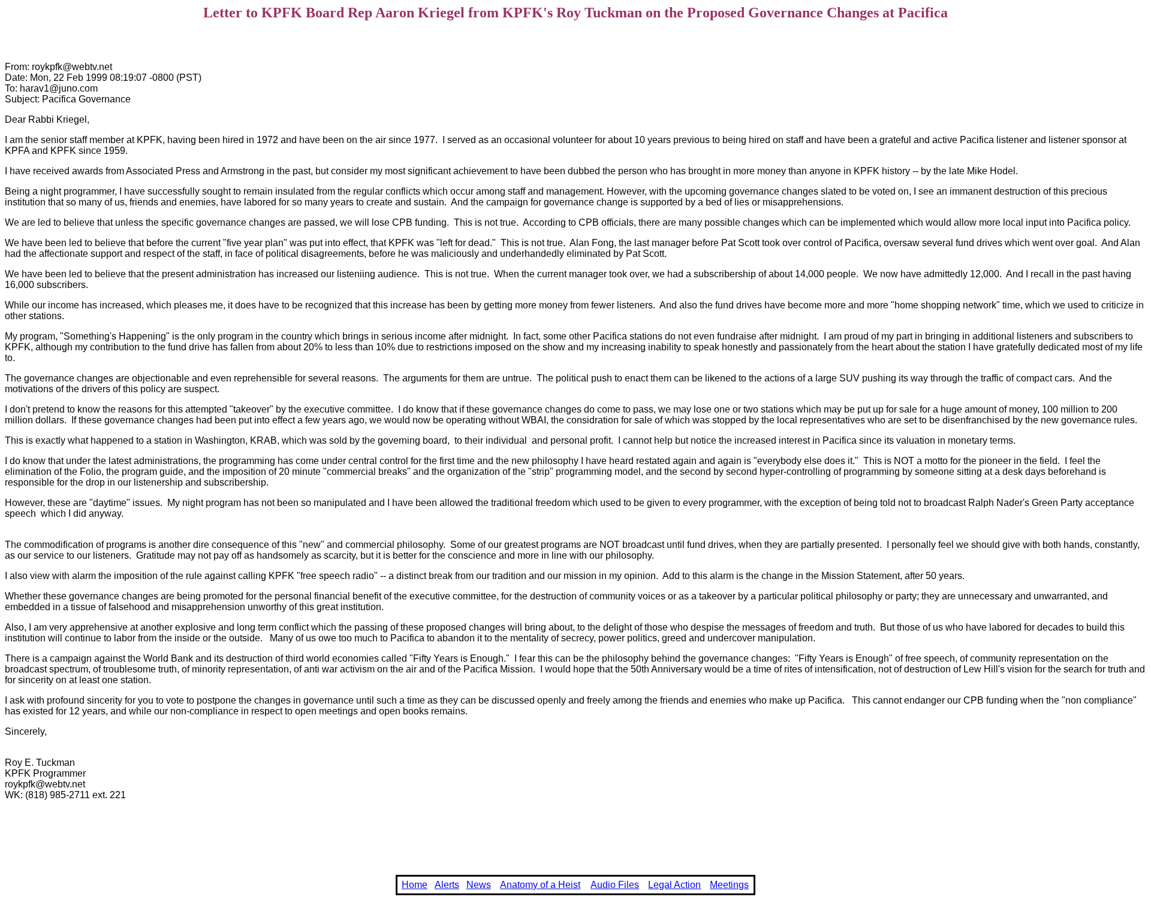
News (478, 885)
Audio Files (614, 885)
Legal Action (674, 885)
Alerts (447, 885)
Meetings (729, 885)
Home (414, 885)
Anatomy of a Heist (540, 885)
